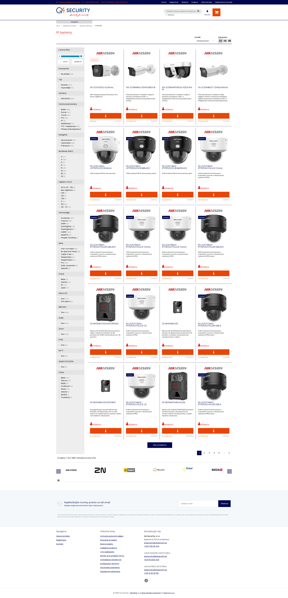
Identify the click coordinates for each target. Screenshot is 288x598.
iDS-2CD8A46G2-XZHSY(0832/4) (140, 87)
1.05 (63, 193)
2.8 (64, 204)
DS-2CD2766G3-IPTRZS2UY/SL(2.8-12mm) (138, 245)
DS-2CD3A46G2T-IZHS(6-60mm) (213, 87)
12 (63, 170)
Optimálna (68, 143)
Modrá (65, 394)
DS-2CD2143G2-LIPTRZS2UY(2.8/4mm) (100, 167)
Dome (65, 112)
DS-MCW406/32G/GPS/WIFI (103, 402)
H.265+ (66, 232)
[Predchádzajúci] (58, 471)
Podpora (194, 2)
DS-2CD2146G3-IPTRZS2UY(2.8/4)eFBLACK (174, 167)
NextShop (133, 593)
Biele (64, 279)
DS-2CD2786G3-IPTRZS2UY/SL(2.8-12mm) (174, 245)
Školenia (185, 2)
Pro (64, 262)
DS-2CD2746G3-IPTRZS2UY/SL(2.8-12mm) (210, 167)
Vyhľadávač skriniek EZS (110, 559)
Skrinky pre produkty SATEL (112, 556)
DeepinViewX (68, 260)
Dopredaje (67, 87)
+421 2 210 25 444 (92, 2)
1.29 (63, 198)
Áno (65, 298)
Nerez (65, 389)
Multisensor (67, 123)
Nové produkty (106, 544)
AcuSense (67, 218)
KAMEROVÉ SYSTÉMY (69, 26)
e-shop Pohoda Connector (150, 593)
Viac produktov (159, 445)
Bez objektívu (68, 190)
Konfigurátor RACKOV (109, 563)
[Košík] (217, 12)
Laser (65, 287)
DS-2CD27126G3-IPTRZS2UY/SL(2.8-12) (136, 324)
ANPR (65, 223)
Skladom (171, 15)
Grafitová (67, 386)
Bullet (65, 109)
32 (63, 176)
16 (63, 173)
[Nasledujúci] (229, 471)
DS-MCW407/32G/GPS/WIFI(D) (104, 323)
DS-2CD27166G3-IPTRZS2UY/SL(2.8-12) (136, 403)
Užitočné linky (206, 2)
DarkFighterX (68, 229)
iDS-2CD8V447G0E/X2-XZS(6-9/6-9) (177, 88)
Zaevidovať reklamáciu (110, 571)
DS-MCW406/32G (170, 323)
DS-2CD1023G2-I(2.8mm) (101, 87)
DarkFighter (68, 226)
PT (63, 120)
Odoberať (224, 504)
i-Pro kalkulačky (107, 552)
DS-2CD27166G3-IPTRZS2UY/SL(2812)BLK (209, 403)
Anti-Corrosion (69, 248)
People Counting (69, 237)
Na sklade (67, 74)
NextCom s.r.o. (169, 593)
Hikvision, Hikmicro (86, 26)
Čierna (66, 380)
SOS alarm (67, 301)
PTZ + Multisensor (70, 126)
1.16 (63, 195)
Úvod (58, 26)
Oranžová (66, 397)
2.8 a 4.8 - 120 (68, 187)
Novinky (66, 85)
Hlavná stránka (63, 536)
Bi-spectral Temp (70, 251)
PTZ (64, 118)
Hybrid (66, 282)
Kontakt (59, 544)
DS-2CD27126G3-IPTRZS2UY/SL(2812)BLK (209, 324)
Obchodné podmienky (110, 567)
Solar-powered (69, 265)
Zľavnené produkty (108, 540)
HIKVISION (67, 98)
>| (229, 453)
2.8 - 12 (66, 207)
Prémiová (67, 145)
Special (65, 268)
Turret (65, 115)
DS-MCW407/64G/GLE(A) (173, 402)
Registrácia (174, 2)
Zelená (65, 392)
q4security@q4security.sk (69, 2)
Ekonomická (68, 140)
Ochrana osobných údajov (111, 536)
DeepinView (68, 257)
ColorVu (66, 221)
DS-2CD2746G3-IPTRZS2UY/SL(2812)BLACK (103, 245)
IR (64, 285)
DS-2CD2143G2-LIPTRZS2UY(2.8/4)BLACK (138, 167)
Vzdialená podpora (108, 548)
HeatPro (66, 235)
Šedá (64, 383)
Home (164, 2)
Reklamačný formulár (223, 2)
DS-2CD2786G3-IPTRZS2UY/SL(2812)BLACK (211, 245)
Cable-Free (67, 254)
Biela (65, 377)
